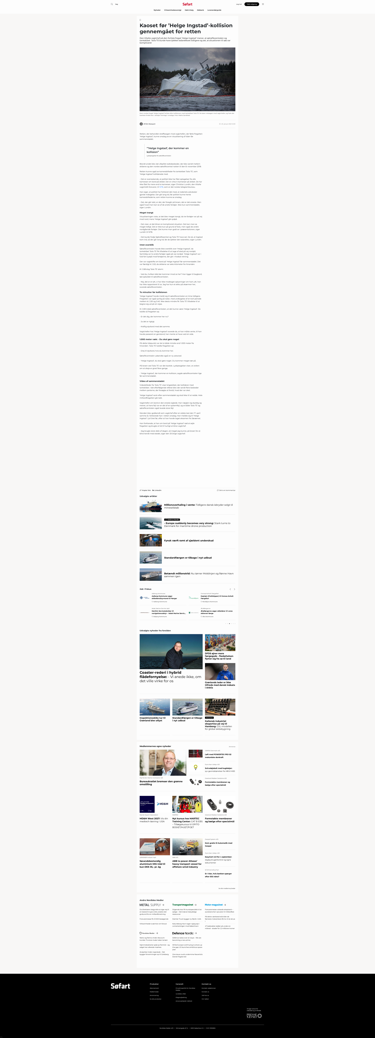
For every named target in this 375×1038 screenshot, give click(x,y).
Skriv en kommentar (227, 490)
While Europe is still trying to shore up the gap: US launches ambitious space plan (187, 947)
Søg (116, 4)
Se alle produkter (155, 999)
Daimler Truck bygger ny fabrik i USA (186, 919)
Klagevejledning (181, 997)
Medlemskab (154, 992)
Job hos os (205, 995)
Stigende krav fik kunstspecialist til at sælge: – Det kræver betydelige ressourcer (187, 912)
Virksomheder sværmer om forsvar (153, 924)
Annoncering (154, 995)
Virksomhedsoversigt (172, 10)
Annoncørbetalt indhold (184, 1001)
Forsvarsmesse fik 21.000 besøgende (154, 919)
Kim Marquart (150, 124)
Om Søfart (205, 999)
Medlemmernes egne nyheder (155, 746)
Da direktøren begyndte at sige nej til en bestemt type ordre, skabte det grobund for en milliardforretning (154, 912)
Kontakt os (205, 992)
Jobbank (200, 10)
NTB (161, 187)
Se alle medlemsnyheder (227, 888)
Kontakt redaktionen (209, 988)
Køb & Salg (189, 10)
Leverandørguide (214, 10)
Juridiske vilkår (181, 994)
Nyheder (157, 10)
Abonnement (154, 988)
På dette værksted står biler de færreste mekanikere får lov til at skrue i (220, 919)
